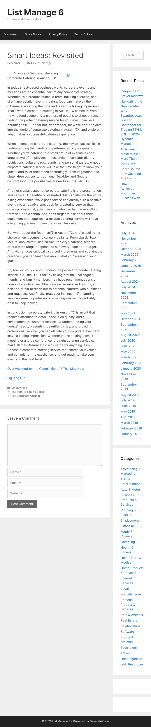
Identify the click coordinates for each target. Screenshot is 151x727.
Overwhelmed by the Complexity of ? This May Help (45, 368)
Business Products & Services (129, 499)
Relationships (130, 626)
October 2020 (131, 319)
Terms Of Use (83, 34)
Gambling (128, 542)
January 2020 (131, 368)
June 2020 (128, 346)
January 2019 (131, 434)
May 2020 (128, 352)
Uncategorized (131, 659)
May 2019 (128, 411)
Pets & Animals (132, 615)
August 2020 (130, 335)
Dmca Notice (33, 34)
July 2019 (128, 400)
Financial (127, 526)
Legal (125, 588)
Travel (125, 653)
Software (127, 631)
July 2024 (128, 287)
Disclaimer (10, 34)
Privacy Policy (58, 34)
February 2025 (131, 260)
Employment (19, 387)
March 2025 (129, 254)
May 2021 (128, 313)
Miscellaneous (131, 594)
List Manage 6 (35, 12)
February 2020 (131, 363)
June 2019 (128, 406)
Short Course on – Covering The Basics (131, 173)
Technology (129, 647)
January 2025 (131, 266)
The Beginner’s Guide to (26, 395)
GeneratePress (99, 721)
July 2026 (128, 233)
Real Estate (129, 620)
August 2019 (130, 395)
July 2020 (128, 340)
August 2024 (130, 281)
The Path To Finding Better (27, 391)
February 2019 (131, 428)
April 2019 (128, 417)
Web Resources (132, 664)
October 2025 (131, 249)
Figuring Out (16, 378)
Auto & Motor (130, 489)
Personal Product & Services (128, 604)
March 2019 (129, 423)
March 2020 (129, 357)
